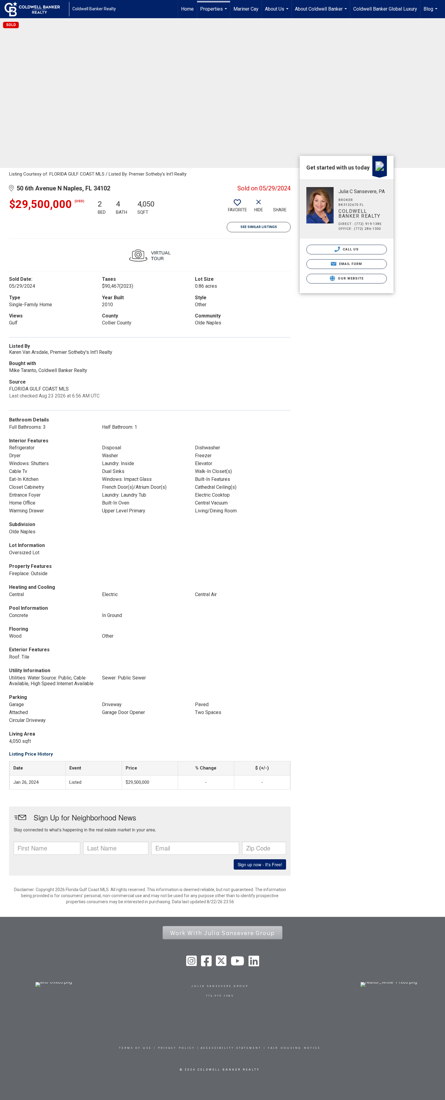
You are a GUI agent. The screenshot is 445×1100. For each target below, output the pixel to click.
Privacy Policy (176, 1047)
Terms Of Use (135, 1047)
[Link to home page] (35, 9)
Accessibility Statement (231, 1047)
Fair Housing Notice (294, 1047)
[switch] (237, 208)
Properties (214, 12)
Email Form (350, 264)
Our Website (350, 278)
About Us (277, 12)
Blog (431, 12)
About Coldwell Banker (321, 12)
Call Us (350, 249)
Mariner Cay (246, 9)
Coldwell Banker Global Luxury (385, 9)
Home (187, 9)
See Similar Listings (258, 227)
